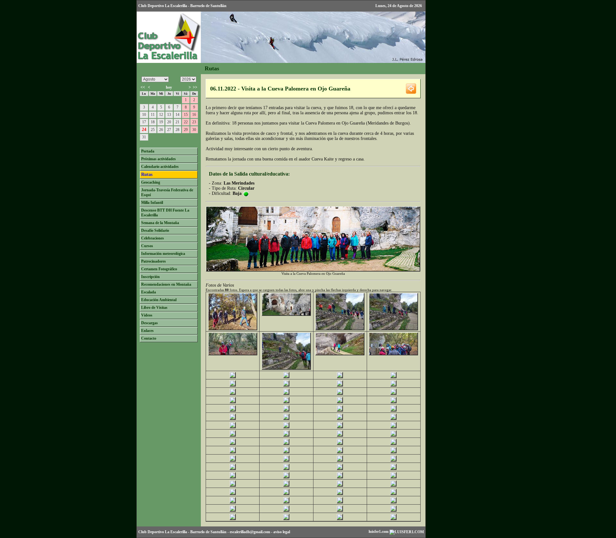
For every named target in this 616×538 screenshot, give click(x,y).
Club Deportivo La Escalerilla (162, 532)
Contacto (148, 338)
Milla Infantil (152, 202)
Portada (147, 151)
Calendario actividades (160, 166)
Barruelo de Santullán (208, 532)
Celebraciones (152, 238)
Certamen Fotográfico (159, 269)
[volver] (411, 88)
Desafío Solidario (155, 230)
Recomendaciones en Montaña (166, 284)
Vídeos (146, 315)
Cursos (147, 246)
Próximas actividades (158, 159)
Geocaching (150, 182)
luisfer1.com (379, 531)
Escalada (148, 292)
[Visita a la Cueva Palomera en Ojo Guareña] (232, 328)
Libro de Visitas (154, 307)
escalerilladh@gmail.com (250, 532)
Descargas (149, 323)
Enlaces (147, 330)
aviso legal (281, 532)
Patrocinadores (153, 261)
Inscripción (150, 276)
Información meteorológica (163, 253)
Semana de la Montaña (160, 223)
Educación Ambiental (158, 300)
